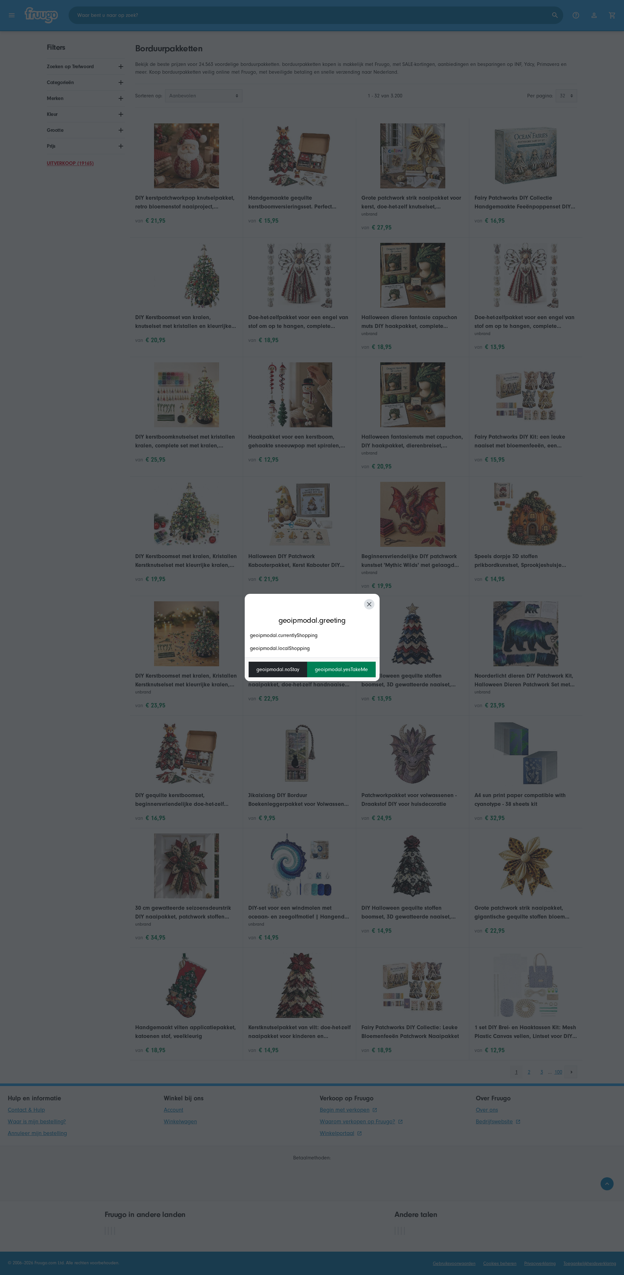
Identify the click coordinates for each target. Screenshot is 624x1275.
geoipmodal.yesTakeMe (341, 669)
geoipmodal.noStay (277, 669)
